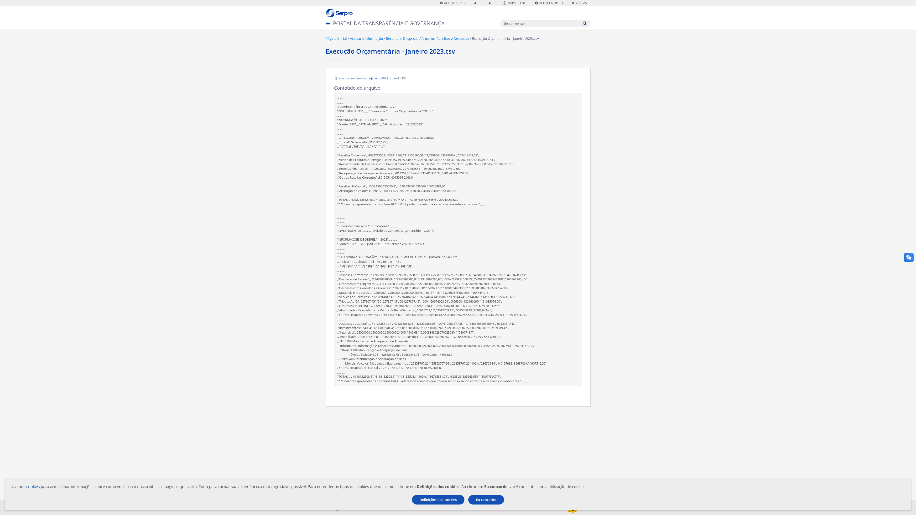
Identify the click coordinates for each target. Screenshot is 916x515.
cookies (33, 486)
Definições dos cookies (438, 499)
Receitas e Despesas (402, 38)
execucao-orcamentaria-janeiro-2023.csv (366, 78)
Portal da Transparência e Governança (389, 23)
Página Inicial (336, 38)
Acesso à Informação (366, 38)
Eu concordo (486, 499)
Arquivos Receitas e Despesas (445, 38)
